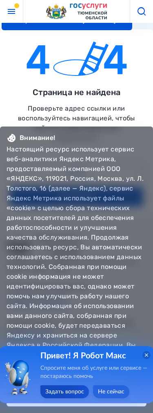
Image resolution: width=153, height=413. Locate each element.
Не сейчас (111, 392)
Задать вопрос (64, 392)
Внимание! (37, 138)
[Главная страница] (76, 11)
